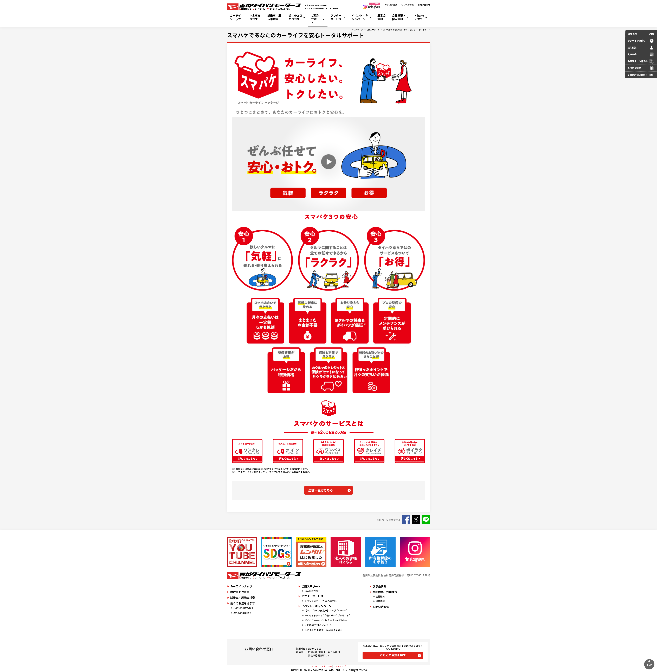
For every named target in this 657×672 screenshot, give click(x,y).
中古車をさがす (254, 17)
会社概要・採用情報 (399, 17)
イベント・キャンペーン (360, 17)
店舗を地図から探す (244, 607)
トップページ (357, 29)
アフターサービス (336, 17)
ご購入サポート (315, 19)
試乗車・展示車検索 (274, 17)
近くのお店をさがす (295, 17)
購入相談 (632, 47)
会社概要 (380, 596)
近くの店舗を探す (242, 612)
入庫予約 (632, 54)
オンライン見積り (636, 40)
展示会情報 (381, 17)
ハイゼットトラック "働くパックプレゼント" (327, 615)
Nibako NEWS (419, 17)
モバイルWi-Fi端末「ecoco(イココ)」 (324, 629)
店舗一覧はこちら (320, 490)
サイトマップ (339, 666)
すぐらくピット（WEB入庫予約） (322, 600)
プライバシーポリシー (321, 666)
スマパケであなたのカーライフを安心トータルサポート (406, 29)
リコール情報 (407, 4)
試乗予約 (632, 33)
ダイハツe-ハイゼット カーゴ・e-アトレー (326, 620)
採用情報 (380, 601)
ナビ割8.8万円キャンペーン (318, 625)
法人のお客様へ (312, 590)
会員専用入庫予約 (638, 61)
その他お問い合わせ (638, 75)
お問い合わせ (424, 4)
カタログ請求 (391, 4)
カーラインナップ (235, 17)
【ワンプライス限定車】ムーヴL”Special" (326, 610)
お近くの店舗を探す (393, 655)
